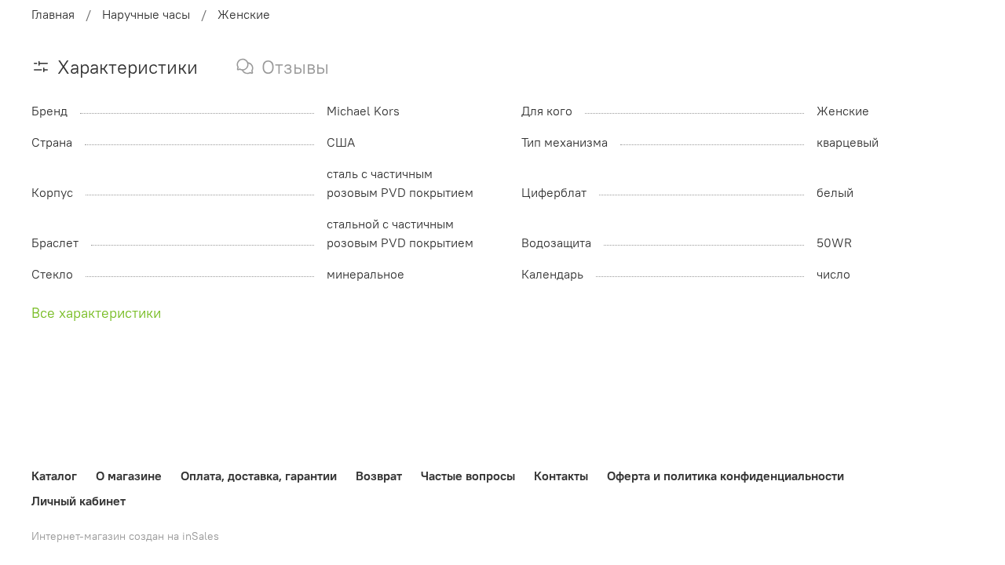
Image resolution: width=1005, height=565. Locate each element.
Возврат (379, 475)
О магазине (129, 475)
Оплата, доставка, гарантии (259, 475)
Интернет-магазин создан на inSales (125, 536)
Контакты (561, 475)
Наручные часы (146, 14)
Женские (243, 14)
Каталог (54, 475)
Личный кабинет (78, 500)
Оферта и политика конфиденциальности (725, 475)
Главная (53, 14)
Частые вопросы (468, 475)
